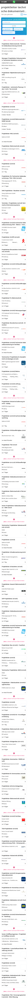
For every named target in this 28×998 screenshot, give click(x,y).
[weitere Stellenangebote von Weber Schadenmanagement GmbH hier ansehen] (23, 558)
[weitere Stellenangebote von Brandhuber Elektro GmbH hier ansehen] (23, 967)
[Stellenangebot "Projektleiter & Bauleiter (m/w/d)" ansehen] (25, 575)
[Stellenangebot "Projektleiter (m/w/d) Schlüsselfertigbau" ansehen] (25, 274)
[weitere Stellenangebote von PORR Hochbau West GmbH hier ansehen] (23, 906)
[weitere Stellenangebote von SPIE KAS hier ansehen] (23, 511)
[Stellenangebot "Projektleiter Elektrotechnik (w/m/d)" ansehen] (25, 807)
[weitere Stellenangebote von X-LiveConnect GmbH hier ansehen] (23, 241)
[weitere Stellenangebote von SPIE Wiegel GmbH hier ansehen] (23, 449)
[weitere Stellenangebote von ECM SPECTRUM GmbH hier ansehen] (23, 590)
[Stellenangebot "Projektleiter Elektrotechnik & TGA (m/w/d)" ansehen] (25, 501)
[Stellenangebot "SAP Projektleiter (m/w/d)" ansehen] (25, 607)
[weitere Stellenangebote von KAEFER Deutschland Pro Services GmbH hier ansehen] (23, 329)
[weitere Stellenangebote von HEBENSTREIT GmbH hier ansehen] (23, 64)
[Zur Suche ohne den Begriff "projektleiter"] (11, 29)
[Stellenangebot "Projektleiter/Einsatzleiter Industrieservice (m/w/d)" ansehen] (25, 260)
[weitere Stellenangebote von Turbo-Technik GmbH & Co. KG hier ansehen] (23, 940)
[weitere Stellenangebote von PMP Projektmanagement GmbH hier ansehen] (23, 363)
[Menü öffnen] (25, 2)
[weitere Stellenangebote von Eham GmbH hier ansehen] (23, 777)
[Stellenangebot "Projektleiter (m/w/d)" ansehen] (25, 115)
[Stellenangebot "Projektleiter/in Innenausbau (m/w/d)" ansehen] (25, 782)
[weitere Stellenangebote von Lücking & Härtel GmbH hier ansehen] (23, 954)
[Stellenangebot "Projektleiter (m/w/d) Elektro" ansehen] (25, 379)
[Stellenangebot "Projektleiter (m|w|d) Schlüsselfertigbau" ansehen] (25, 472)
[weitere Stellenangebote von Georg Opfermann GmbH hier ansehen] (23, 194)
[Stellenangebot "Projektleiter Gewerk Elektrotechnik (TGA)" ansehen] (25, 594)
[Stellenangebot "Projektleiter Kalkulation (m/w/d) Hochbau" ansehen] (25, 910)
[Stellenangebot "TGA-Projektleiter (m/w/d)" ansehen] (25, 837)
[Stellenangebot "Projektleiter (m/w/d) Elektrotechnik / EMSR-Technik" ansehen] (25, 129)
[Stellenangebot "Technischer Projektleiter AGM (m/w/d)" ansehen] (25, 678)
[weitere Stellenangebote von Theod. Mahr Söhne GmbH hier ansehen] (23, 745)
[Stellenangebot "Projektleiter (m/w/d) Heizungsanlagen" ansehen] (25, 319)
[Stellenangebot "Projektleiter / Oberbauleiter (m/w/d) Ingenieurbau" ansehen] (25, 693)
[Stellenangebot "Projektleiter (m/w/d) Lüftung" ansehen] (25, 392)
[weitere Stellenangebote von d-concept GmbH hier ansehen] (23, 859)
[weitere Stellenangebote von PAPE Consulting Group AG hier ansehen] (23, 78)
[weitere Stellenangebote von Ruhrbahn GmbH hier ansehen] (23, 209)
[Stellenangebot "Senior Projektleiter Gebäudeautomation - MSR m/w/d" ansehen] (25, 516)
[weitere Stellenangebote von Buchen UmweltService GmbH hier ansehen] (23, 255)
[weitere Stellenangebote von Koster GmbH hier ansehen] (23, 820)
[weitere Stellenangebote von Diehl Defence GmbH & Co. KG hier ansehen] (23, 847)
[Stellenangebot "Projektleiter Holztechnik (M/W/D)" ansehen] (25, 864)
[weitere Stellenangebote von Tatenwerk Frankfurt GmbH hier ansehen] (23, 50)
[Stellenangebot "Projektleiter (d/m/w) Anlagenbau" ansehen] (25, 794)
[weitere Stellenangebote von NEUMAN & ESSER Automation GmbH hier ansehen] (23, 125)
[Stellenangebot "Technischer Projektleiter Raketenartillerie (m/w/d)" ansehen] (25, 535)
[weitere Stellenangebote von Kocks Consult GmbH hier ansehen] (23, 832)
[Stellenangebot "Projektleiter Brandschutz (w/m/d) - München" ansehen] (25, 333)
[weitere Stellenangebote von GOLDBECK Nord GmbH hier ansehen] (23, 348)
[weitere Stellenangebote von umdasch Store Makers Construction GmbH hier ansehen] (23, 720)
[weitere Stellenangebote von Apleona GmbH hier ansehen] (23, 137)
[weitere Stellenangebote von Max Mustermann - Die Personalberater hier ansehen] (23, 436)
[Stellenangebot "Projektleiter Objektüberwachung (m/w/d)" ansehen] (25, 83)
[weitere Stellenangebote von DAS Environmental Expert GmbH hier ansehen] (23, 790)
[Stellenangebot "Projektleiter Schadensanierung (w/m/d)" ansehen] (25, 562)
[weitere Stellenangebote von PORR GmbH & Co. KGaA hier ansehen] (23, 688)
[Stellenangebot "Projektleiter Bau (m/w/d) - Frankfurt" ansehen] (25, 653)
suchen (14, 26)
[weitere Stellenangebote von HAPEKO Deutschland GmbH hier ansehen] (23, 981)
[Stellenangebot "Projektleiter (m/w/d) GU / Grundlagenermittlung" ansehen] (25, 725)
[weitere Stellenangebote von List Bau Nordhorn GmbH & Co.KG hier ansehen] (23, 270)
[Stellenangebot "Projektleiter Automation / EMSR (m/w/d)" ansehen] (25, 769)
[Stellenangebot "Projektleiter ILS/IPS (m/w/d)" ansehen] (25, 245)
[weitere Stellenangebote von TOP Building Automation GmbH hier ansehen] (23, 483)
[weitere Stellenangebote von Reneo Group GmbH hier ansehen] (23, 649)
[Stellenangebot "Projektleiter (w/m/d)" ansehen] (25, 172)
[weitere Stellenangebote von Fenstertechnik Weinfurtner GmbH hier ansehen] (23, 891)
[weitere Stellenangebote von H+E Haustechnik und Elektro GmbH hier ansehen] (23, 375)
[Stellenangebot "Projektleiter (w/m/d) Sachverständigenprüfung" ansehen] (25, 426)
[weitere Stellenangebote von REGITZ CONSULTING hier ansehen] (23, 497)
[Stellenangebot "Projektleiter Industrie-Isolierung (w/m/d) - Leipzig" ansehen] (25, 411)
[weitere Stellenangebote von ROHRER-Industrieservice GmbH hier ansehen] (23, 765)
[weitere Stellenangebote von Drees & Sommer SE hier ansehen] (23, 879)
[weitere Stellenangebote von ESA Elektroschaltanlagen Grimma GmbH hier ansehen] (23, 150)
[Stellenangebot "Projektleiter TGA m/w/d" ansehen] (25, 453)
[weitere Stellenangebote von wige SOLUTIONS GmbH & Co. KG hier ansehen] (23, 93)
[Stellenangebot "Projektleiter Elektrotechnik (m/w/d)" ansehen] (25, 154)
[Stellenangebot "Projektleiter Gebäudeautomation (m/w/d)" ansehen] (25, 487)
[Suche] (14, 2)
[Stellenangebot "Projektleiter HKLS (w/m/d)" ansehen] (25, 142)
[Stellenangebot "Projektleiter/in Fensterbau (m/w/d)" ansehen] (25, 896)
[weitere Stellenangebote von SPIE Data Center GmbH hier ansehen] (23, 733)
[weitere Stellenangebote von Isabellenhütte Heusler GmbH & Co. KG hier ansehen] (23, 602)
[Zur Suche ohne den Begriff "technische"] (22, 29)
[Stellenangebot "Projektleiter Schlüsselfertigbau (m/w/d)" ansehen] (25, 440)
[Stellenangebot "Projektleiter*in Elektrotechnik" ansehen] (25, 306)
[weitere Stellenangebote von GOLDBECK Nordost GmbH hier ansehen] (23, 228)
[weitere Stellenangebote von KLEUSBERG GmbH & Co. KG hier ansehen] (23, 706)
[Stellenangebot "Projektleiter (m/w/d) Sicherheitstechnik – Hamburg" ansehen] (25, 924)
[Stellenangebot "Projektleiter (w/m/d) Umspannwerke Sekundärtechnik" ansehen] (25, 883)
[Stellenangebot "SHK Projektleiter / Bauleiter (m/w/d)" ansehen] (25, 199)
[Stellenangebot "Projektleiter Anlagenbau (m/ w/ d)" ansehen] (25, 750)
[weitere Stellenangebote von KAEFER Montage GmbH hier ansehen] (23, 407)
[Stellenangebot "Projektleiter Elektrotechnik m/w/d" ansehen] (25, 737)
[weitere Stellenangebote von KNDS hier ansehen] (23, 531)
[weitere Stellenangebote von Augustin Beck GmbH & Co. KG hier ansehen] (23, 570)
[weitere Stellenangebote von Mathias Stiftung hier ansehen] (23, 802)
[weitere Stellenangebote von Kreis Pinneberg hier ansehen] (23, 302)
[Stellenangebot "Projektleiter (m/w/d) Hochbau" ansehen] (25, 824)
